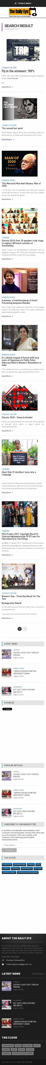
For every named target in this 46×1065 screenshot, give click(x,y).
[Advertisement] (23, 737)
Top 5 (38, 864)
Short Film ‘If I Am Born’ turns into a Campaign (19, 473)
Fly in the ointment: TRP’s (18, 71)
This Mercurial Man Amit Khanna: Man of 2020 (21, 184)
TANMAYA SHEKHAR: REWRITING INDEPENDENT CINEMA (24, 672)
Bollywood (27, 1045)
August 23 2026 (18, 676)
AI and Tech (7, 864)
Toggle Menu (24, 3)
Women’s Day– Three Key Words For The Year (21, 597)
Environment (27, 868)
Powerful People (8, 180)
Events (18, 1045)
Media (14, 1049)
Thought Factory (9, 67)
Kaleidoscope (17, 687)
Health (21, 1049)
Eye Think (38, 868)
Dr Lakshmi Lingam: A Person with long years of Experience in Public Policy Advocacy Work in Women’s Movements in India (21, 361)
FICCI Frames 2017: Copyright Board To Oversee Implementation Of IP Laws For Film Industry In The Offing (21, 536)
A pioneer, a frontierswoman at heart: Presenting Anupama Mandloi (20, 301)
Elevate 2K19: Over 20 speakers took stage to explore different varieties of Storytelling (22, 243)
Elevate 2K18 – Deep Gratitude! (17, 417)
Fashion (30, 864)
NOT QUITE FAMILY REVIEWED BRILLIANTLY (24, 690)
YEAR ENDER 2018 (19, 864)
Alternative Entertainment (27, 872)
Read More (6, 87)
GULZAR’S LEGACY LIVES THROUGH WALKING (26, 653)
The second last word (12, 128)
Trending (5, 237)
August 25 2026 (18, 658)
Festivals (16, 650)
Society (37, 1045)
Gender (6, 1049)
